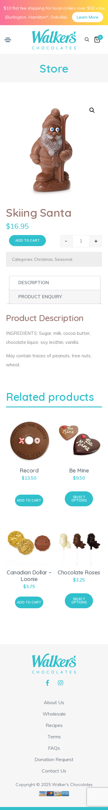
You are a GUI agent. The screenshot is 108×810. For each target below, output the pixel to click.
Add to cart (27, 240)
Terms (54, 737)
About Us (54, 702)
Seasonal (63, 259)
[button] (92, 110)
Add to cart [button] (29, 500)
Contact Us (54, 771)
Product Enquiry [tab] (40, 296)
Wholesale (54, 714)
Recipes (54, 725)
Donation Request (54, 759)
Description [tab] (33, 282)
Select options (79, 498)
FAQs (54, 748)
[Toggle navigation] (7, 40)
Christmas (43, 259)
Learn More (87, 17)
